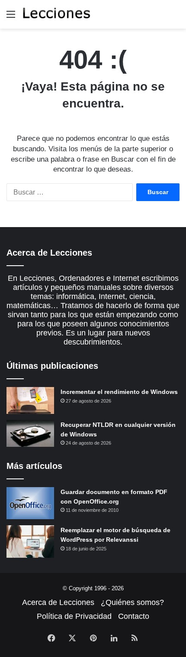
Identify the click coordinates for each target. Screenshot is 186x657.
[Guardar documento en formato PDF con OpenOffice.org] (30, 503)
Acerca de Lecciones (58, 602)
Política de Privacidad (74, 616)
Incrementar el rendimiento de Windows (119, 391)
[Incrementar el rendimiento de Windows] (30, 400)
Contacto (133, 616)
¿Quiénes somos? (132, 602)
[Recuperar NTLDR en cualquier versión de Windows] (30, 433)
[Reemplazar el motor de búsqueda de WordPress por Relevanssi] (30, 541)
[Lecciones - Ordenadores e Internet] (56, 14)
